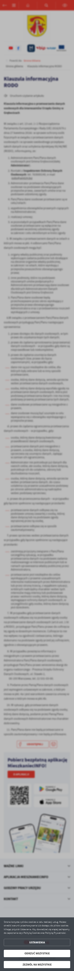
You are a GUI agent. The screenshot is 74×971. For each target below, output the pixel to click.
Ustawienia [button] (37, 942)
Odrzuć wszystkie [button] (37, 953)
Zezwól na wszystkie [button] (37, 964)
